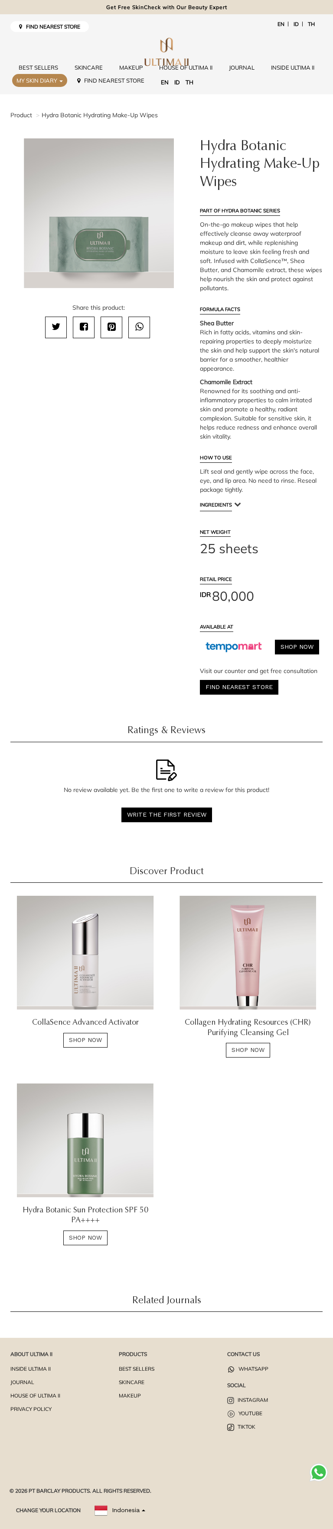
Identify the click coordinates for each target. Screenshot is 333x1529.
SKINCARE (89, 67)
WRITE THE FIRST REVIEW (166, 814)
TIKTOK (245, 1426)
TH (311, 24)
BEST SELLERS (38, 67)
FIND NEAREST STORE (51, 26)
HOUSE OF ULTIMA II (185, 67)
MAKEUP (131, 67)
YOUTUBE (249, 1413)
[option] (98, 213)
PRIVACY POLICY (31, 1409)
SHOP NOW (297, 646)
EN (281, 24)
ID (296, 24)
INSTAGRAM (252, 1400)
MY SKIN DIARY (37, 80)
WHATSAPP (252, 1369)
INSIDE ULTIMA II (292, 67)
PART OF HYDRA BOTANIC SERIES (240, 211)
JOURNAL (242, 67)
